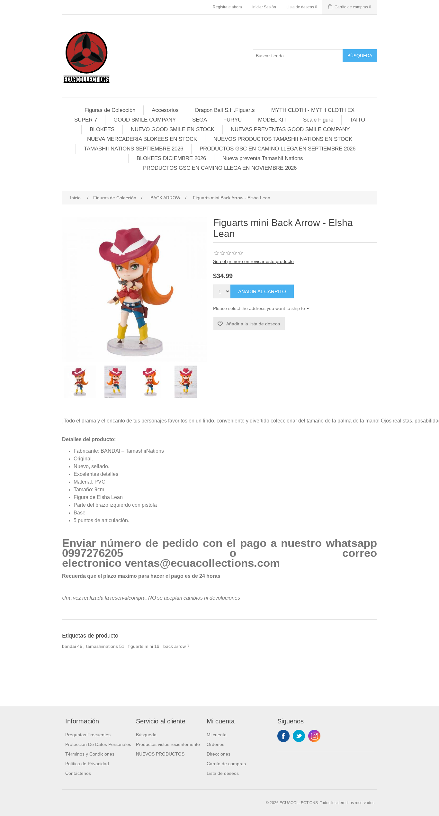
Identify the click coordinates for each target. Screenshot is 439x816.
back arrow (174, 646)
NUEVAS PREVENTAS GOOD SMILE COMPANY (290, 129)
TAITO (357, 120)
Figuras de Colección (110, 110)
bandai (69, 646)
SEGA (199, 120)
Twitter (299, 736)
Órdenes (215, 744)
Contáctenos (78, 773)
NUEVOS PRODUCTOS (160, 754)
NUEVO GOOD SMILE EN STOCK (172, 129)
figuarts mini (140, 646)
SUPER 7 (85, 120)
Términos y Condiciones (89, 754)
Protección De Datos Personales (98, 744)
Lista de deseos (223, 773)
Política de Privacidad (87, 763)
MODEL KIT (272, 120)
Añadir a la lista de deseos (253, 323)
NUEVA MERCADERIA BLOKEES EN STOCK (142, 139)
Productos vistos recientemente (168, 744)
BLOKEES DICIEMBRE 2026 (171, 158)
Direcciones (218, 754)
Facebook (283, 736)
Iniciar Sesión (264, 7)
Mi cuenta (217, 734)
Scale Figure (318, 120)
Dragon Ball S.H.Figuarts (225, 110)
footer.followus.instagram (314, 736)
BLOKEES (102, 129)
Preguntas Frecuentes (88, 734)
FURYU (232, 120)
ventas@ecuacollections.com (202, 563)
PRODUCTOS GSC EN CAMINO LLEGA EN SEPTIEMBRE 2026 (277, 149)
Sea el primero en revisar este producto (253, 261)
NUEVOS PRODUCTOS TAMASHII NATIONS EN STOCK (282, 139)
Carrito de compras (226, 763)
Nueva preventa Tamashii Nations (262, 158)
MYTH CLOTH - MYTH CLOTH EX (312, 110)
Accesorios (165, 110)
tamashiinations (102, 646)
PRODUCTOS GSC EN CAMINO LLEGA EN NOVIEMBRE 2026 (220, 168)
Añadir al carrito (262, 291)
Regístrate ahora (227, 7)
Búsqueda (359, 55)
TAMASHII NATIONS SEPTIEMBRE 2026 (133, 149)
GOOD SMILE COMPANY (144, 120)
